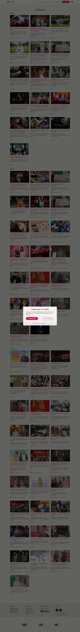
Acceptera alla (32, 318)
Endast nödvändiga (48, 318)
